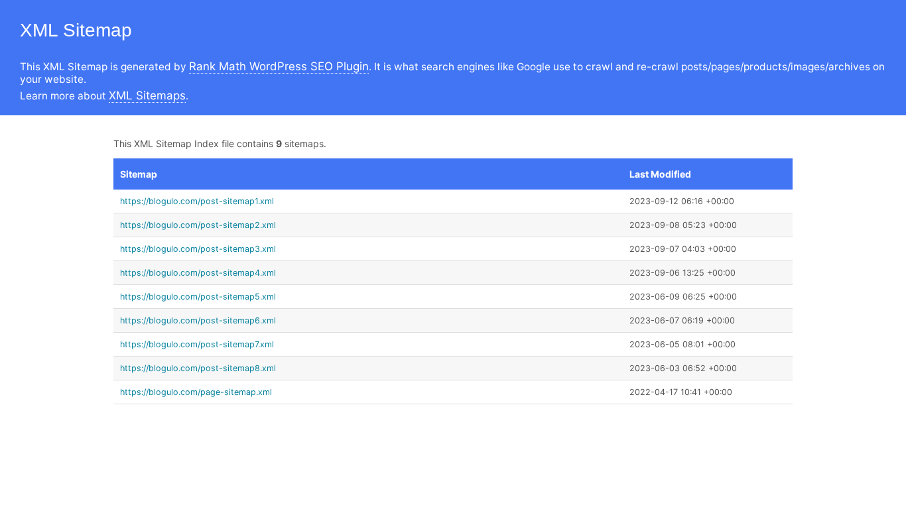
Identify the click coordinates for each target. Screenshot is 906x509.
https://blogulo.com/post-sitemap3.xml (198, 249)
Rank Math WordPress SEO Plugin (279, 66)
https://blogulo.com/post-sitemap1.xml (197, 201)
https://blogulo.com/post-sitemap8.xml (198, 368)
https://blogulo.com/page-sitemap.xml (196, 392)
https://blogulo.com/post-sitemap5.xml (198, 297)
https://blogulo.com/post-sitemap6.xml (198, 320)
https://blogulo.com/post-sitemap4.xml (198, 273)
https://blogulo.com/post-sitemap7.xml (197, 344)
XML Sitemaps (147, 95)
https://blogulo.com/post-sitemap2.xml (198, 225)
